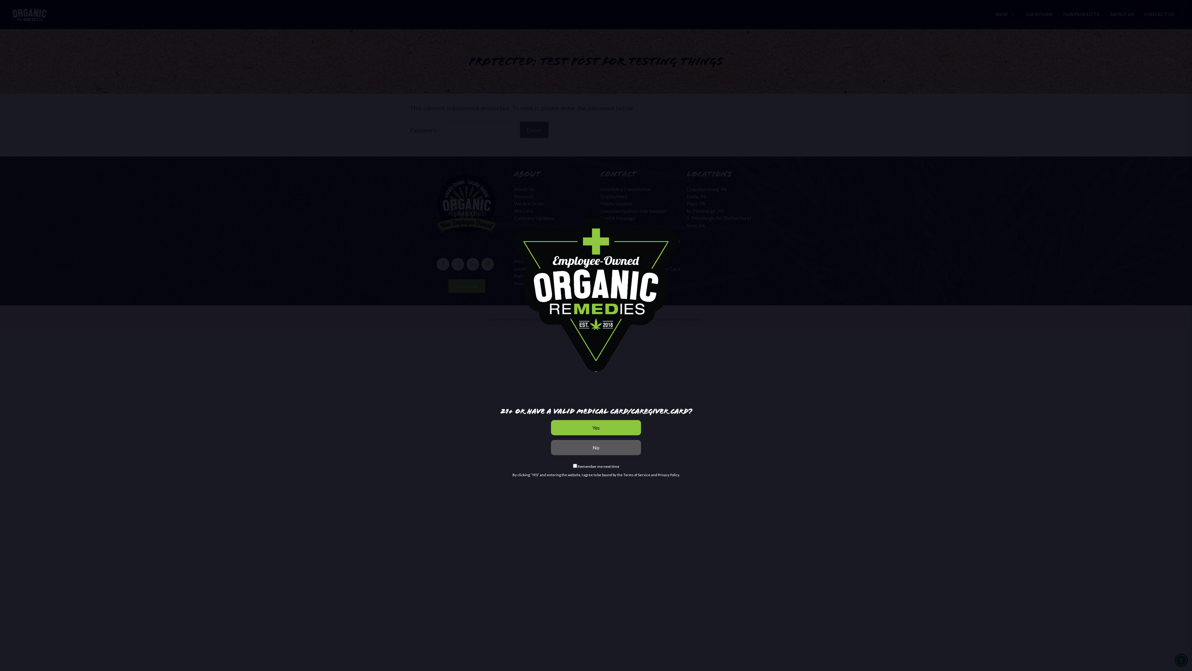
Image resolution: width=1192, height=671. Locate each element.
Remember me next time (598, 466)
